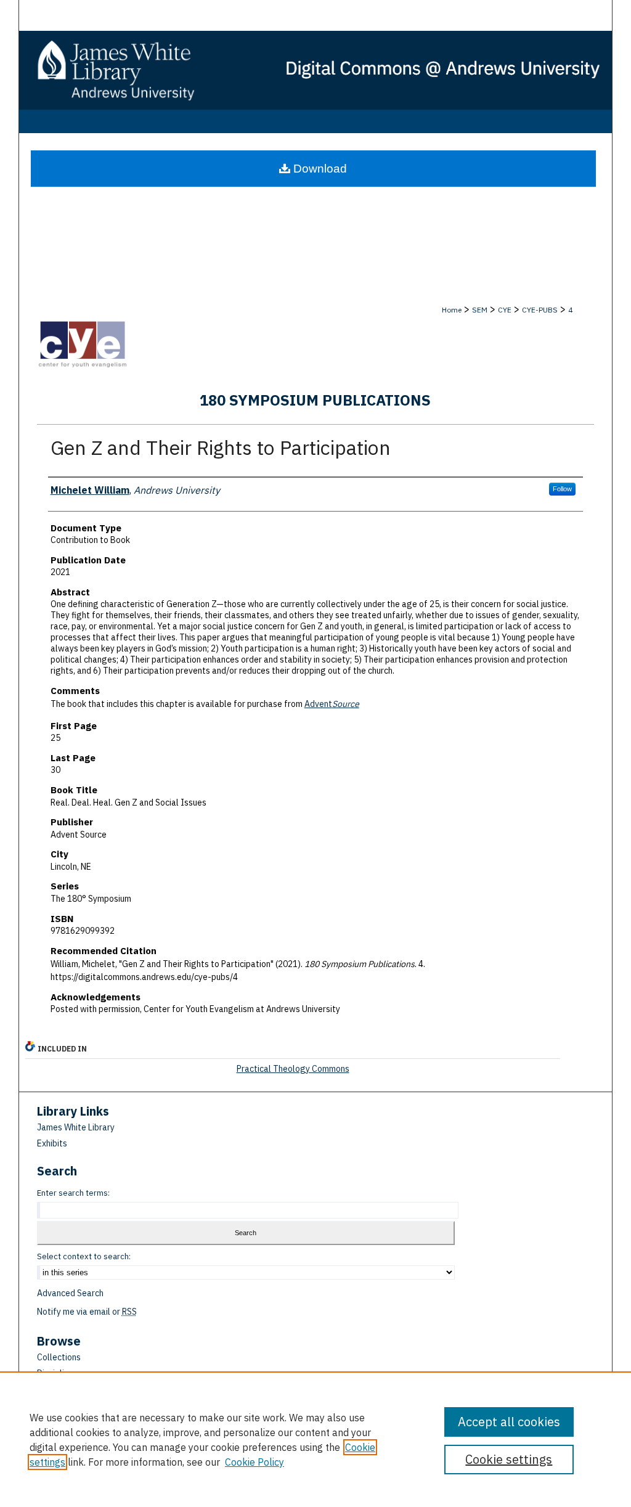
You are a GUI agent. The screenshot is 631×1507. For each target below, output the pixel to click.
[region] (315, 1439)
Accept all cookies (509, 1421)
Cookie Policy (254, 1462)
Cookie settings (508, 1459)
